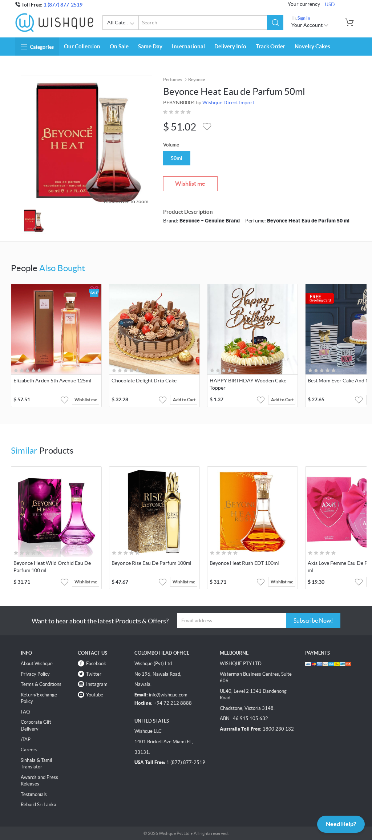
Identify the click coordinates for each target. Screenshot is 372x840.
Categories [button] (42, 47)
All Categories (123, 22)
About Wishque (37, 663)
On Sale (119, 46)
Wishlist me (190, 183)
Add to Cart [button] (184, 399)
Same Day (150, 46)
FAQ (25, 712)
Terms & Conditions (41, 684)
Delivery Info (230, 46)
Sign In (304, 18)
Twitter (93, 674)
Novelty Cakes (312, 46)
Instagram (97, 684)
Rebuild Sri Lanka (38, 804)
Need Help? (341, 824)
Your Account (307, 25)
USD (330, 4)
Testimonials (34, 794)
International (188, 46)
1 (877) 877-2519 (63, 5)
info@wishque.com (168, 695)
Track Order (270, 46)
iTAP (26, 739)
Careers (29, 749)
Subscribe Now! (313, 620)
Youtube (94, 695)
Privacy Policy (35, 674)
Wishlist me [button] (85, 399)
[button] (275, 22)
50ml (176, 158)
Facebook (96, 663)
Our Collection (82, 46)
